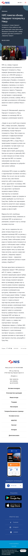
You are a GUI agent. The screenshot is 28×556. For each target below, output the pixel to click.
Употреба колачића (6, 554)
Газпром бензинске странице (14, 411)
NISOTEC (14, 420)
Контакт (14, 425)
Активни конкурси (14, 388)
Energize (14, 429)
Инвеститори (14, 397)
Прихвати (23, 550)
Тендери (14, 402)
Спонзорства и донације (14, 393)
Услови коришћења (14, 543)
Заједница (4, 11)
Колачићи (14, 546)
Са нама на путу (14, 415)
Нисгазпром (14, 406)
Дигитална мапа (14, 435)
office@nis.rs (14, 376)
